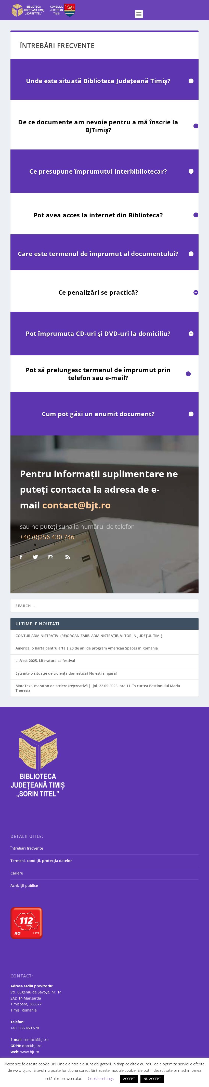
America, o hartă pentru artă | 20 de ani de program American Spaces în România (87, 648)
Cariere (16, 873)
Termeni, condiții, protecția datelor (41, 860)
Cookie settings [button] (101, 1078)
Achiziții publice (24, 885)
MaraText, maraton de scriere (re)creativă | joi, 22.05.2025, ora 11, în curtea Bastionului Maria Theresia (98, 688)
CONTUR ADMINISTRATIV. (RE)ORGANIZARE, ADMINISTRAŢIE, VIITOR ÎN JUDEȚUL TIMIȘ (89, 635)
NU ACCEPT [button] (152, 1078)
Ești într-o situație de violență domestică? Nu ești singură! (66, 673)
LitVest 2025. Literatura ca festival (45, 660)
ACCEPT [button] (129, 1078)
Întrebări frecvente (26, 848)
